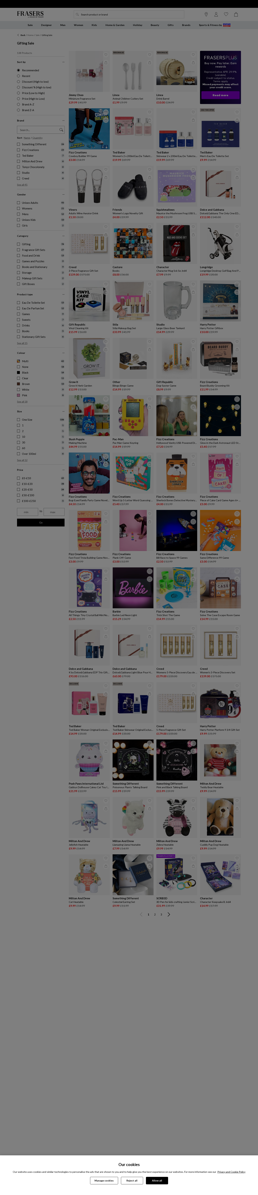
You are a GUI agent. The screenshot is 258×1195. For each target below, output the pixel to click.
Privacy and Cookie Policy (231, 1171)
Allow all (157, 1180)
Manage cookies (104, 1180)
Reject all (131, 1180)
